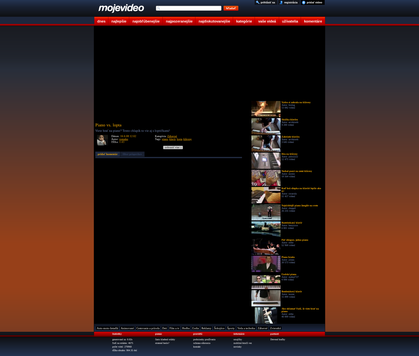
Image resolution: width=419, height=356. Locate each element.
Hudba (186, 328)
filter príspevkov (132, 154)
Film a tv (174, 328)
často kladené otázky (165, 339)
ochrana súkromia (201, 343)
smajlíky (238, 339)
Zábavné (172, 136)
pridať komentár (108, 154)
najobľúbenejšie (146, 21)
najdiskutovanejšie (214, 21)
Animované (127, 328)
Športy (231, 328)
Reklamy (206, 328)
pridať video (314, 2)
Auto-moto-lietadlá (107, 328)
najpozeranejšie (179, 21)
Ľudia (195, 328)
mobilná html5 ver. (243, 343)
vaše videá (267, 21)
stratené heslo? (162, 343)
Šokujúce (219, 328)
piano (165, 139)
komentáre (313, 21)
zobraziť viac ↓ (173, 147)
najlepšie (118, 21)
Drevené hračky (277, 339)
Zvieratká (275, 328)
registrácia (291, 2)
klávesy (187, 139)
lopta (179, 139)
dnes (101, 21)
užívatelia (290, 21)
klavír (172, 139)
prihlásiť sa (268, 2)
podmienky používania (204, 339)
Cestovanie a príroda (148, 328)
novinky (238, 346)
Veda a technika (246, 328)
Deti (164, 328)
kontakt (197, 346)
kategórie (244, 21)
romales (123, 139)
